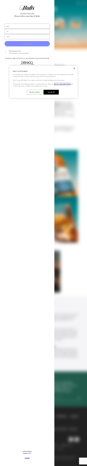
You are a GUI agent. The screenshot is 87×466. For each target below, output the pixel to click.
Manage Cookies (34, 92)
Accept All (51, 92)
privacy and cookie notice (62, 84)
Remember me (15, 51)
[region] (43, 82)
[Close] (74, 68)
